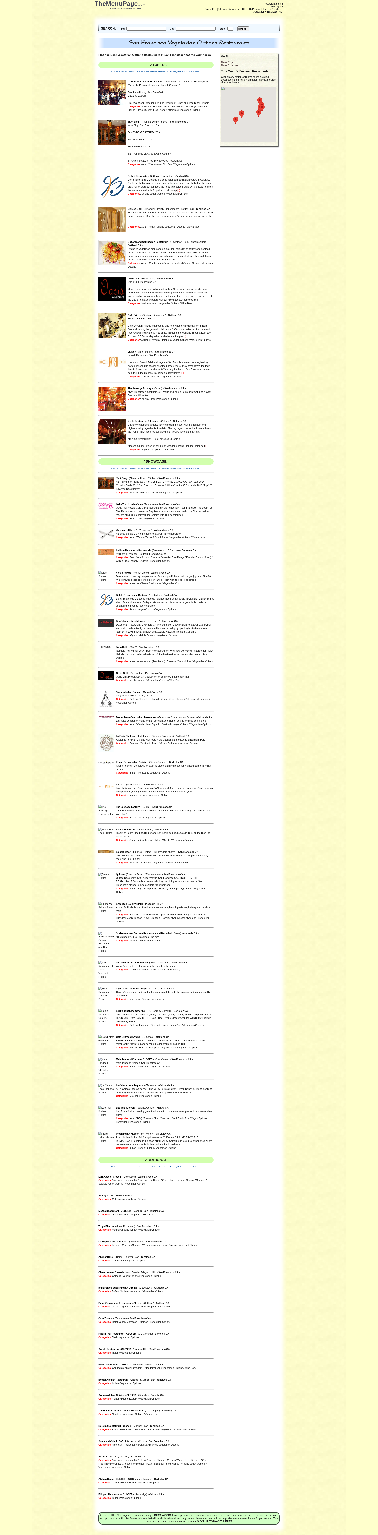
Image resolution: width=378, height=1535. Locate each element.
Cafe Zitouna (105, 1318)
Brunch (157, 106)
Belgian (116, 1245)
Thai (139, 518)
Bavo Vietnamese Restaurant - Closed (119, 1303)
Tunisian (143, 1322)
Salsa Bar (159, 1463)
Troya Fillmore (106, 1226)
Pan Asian (153, 1429)
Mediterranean (149, 303)
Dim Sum (167, 164)
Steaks (166, 840)
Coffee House (148, 914)
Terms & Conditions (273, 9)
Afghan (133, 635)
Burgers (141, 1180)
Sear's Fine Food (125, 829)
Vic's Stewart (123, 572)
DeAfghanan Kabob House (131, 621)
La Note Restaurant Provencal (145, 81)
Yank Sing (133, 121)
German (134, 940)
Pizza (153, 399)
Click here (110, 1515)
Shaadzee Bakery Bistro (129, 904)
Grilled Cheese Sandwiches (129, 1463)
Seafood (178, 263)
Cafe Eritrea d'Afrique (140, 315)
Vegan (184, 1463)
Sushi (165, 1025)
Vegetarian (203, 699)
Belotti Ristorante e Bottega (143, 176)
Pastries (166, 918)
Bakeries (134, 914)
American (134, 661)
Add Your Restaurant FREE (232, 9)
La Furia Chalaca (125, 736)
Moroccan (132, 1322)
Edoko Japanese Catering (130, 1011)
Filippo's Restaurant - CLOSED (115, 1494)
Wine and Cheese (188, 1245)
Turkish (133, 1230)
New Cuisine (229, 65)
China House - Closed (110, 1272)
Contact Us (210, 9)
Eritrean (154, 340)
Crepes (166, 106)
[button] (259, 101)
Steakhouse (154, 583)
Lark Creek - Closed (109, 1176)
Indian (180, 699)
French (202, 106)
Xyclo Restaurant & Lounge (143, 421)
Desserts (177, 106)
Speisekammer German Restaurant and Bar (140, 933)
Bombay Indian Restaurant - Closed (118, 1380)
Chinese (116, 1276)
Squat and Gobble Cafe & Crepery (117, 1441)
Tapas (140, 537)
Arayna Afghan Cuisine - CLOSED (117, 1395)
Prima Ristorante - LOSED (113, 1364)
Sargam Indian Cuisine (128, 692)
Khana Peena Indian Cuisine (131, 762)
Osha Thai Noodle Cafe (129, 504)
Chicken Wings (175, 1460)
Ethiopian (166, 340)
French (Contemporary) (171, 888)
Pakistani (190, 699)
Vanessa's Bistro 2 (126, 530)
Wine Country (172, 969)
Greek (115, 1214)
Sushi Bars (175, 1025)
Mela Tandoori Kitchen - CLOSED (134, 1059)
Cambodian (155, 263)
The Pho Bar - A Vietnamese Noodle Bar (120, 1410)
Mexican (134, 1096)
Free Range (189, 106)
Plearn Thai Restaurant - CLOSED (117, 1333)
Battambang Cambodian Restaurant (148, 242)
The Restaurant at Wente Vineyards (136, 962)
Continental (118, 1368)
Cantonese (155, 164)
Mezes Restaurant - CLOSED (114, 1211)
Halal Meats (168, 699)
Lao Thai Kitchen (125, 1107)
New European (152, 918)
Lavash (132, 351)
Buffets (133, 699)
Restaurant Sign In (274, 3)
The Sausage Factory (140, 388)
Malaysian (140, 1429)
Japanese (144, 1025)
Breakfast (146, 106)
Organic (173, 110)
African (145, 340)
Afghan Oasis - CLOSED (111, 1479)
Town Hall (121, 647)
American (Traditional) (153, 661)
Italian (144, 194)
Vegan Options (157, 194)
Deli (187, 1460)
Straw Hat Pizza (107, 1456)
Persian (155, 376)
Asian (144, 164)
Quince (120, 874)
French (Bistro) (136, 110)
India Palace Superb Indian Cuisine (117, 1287)
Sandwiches (184, 661)
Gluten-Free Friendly (156, 110)
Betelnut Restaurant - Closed (114, 1426)
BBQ (139, 1118)
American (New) (138, 583)
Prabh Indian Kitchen (127, 1133)
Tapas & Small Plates (156, 537)
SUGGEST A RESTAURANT (268, 12)
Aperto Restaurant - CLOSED (114, 1349)
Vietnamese (193, 226)
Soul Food (177, 1118)
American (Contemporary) (143, 888)
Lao (157, 1118)
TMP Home (255, 9)
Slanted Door (135, 209)
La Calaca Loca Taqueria (130, 1085)
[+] (178, 190)
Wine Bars (186, 303)
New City (227, 62)
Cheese (126, 1245)
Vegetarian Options (189, 110)
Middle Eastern (147, 635)
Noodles (116, 1414)
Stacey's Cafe (106, 1195)
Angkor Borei (105, 1257)
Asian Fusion (156, 226)
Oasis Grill (133, 278)
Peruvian (134, 743)
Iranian (145, 376)
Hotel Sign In (277, 6)
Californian (135, 969)
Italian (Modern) (134, 1368)
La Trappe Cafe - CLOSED (112, 1241)
